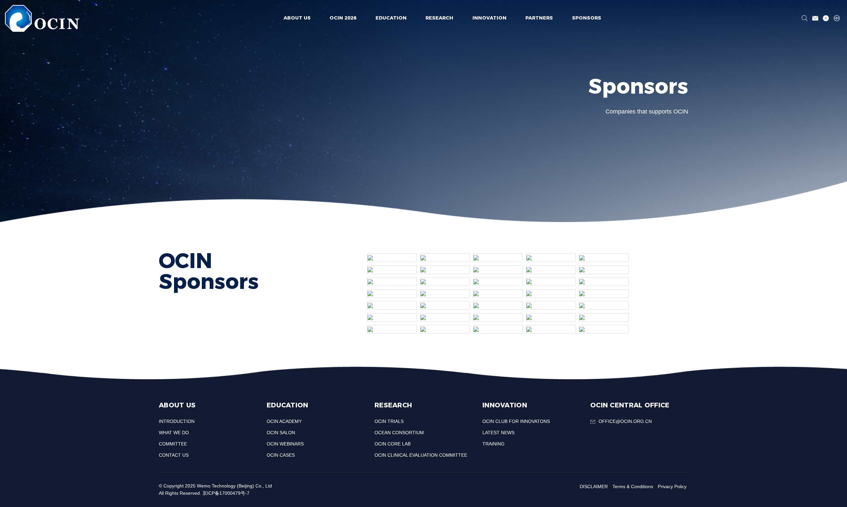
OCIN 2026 (343, 18)
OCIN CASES (281, 455)
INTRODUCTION (177, 421)
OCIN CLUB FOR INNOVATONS (516, 421)
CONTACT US (174, 455)
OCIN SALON (281, 432)
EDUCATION (391, 18)
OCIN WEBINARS (285, 443)
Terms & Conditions (632, 486)
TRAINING (493, 443)
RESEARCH (439, 18)
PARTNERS (539, 18)
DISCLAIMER (594, 486)
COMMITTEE (173, 443)
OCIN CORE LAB (393, 443)
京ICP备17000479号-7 (225, 493)
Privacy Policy (672, 486)
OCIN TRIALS (389, 421)
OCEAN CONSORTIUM (399, 432)
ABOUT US (297, 18)
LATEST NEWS (498, 432)
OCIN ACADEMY (284, 421)
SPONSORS (586, 18)
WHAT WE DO (174, 432)
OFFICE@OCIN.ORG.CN (625, 421)
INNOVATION (489, 18)
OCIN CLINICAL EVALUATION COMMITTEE (421, 455)
